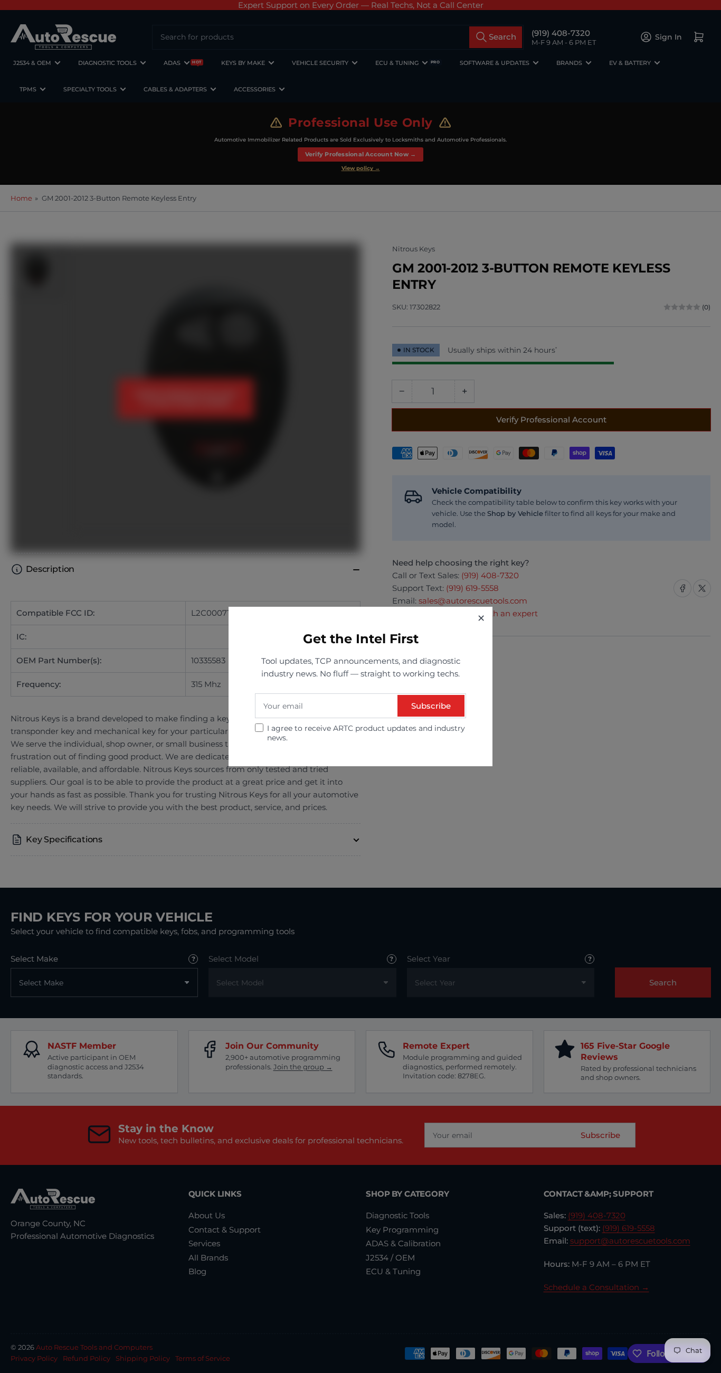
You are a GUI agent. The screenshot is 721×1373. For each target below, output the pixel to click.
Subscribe (431, 706)
